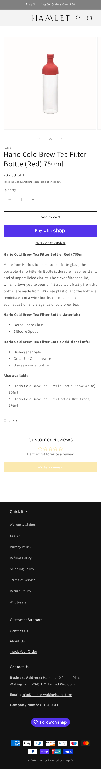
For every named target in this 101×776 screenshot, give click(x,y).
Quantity (10, 190)
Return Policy (20, 591)
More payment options (51, 242)
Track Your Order (23, 651)
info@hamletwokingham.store (47, 694)
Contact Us (19, 630)
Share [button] (13, 420)
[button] (9, 17)
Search (15, 535)
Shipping (27, 181)
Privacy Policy (20, 547)
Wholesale (18, 602)
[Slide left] (39, 138)
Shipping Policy (22, 569)
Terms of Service (23, 580)
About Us (17, 641)
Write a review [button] (50, 467)
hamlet (42, 760)
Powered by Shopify (60, 760)
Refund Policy (21, 558)
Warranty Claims (23, 524)
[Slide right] (61, 138)
